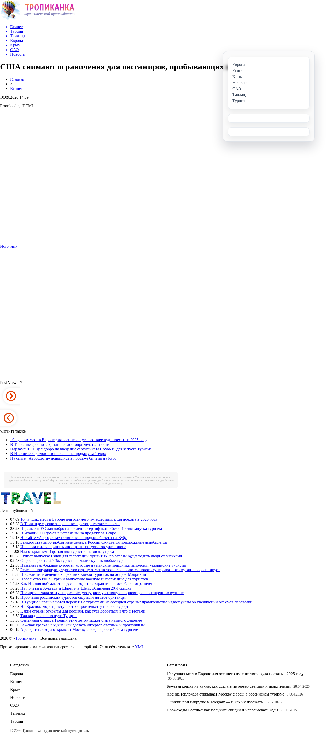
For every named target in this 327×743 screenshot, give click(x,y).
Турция (16, 721)
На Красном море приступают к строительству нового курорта (75, 606)
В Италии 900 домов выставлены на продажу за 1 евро (58, 453)
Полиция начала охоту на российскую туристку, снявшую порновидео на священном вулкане (102, 593)
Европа (16, 674)
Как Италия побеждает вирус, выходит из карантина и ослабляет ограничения (88, 583)
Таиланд (17, 713)
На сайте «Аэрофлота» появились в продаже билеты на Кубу (63, 458)
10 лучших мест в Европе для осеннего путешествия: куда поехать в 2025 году (78, 440)
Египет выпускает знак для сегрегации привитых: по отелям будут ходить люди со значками (101, 556)
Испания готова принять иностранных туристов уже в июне (73, 547)
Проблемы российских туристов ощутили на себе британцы (73, 597)
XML (139, 647)
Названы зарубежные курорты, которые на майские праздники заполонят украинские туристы (103, 565)
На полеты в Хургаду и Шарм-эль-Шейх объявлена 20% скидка (75, 588)
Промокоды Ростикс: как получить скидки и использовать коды (125, 480)
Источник (8, 246)
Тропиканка (25, 638)
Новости (17, 697)
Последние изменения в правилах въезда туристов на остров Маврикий (83, 574)
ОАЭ (14, 705)
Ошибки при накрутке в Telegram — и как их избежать (52, 480)
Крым (15, 689)
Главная (17, 79)
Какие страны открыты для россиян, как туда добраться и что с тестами (82, 611)
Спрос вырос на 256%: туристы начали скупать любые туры (72, 560)
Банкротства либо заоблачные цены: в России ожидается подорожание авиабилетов (93, 542)
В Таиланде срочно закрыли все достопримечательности (59, 444)
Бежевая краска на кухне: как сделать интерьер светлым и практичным (54, 476)
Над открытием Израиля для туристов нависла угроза (67, 551)
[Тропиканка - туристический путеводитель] (37, 19)
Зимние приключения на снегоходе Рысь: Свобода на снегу (116, 481)
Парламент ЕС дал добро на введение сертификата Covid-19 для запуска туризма (81, 449)
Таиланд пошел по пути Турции (48, 616)
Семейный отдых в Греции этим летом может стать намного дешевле (81, 620)
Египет (16, 88)
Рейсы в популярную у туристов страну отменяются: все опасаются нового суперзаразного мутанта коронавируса (120, 570)
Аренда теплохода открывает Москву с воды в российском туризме (79, 629)
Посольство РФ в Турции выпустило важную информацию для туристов (84, 579)
